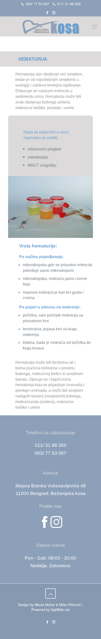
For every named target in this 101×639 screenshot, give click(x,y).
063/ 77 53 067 (37, 3)
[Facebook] (47, 12)
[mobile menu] (94, 26)
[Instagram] (53, 12)
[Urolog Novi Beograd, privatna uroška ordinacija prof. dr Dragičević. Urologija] (50, 26)
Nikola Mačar (45, 604)
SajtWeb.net (60, 609)
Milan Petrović (70, 604)
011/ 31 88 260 (69, 3)
